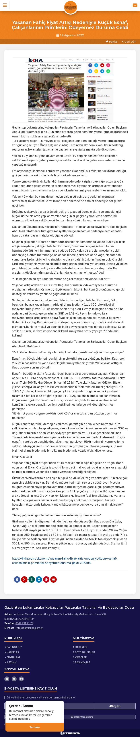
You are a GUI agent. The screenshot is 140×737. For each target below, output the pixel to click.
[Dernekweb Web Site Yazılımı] (70, 733)
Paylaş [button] (112, 41)
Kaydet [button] (116, 706)
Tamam (35, 727)
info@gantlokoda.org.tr (29, 627)
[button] (5, 5)
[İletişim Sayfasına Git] (135, 5)
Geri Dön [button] (130, 41)
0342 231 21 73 (24, 623)
